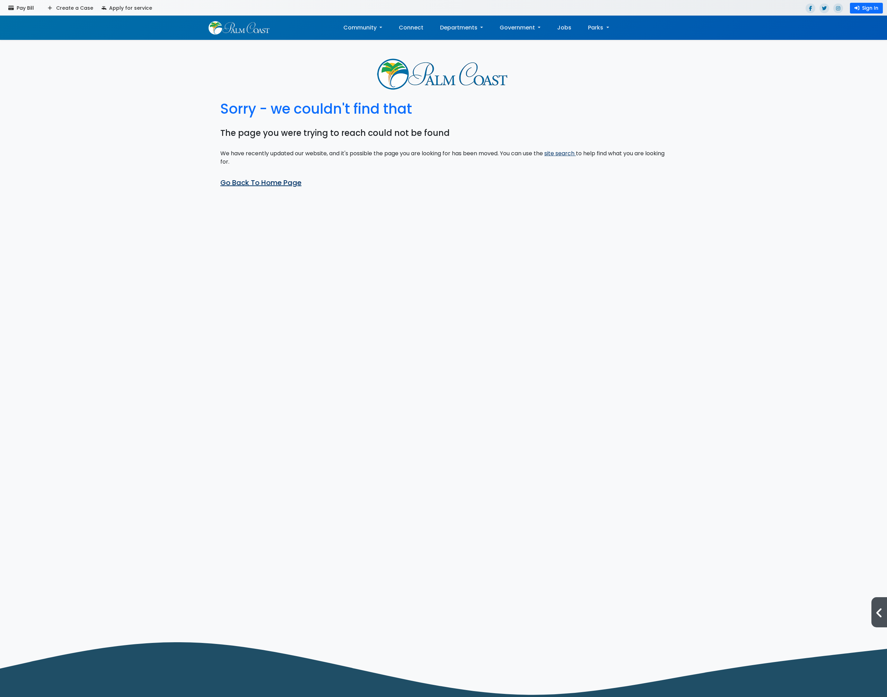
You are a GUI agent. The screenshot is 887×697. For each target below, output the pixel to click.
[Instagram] (838, 8)
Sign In (870, 8)
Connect (411, 28)
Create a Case (74, 8)
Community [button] (360, 28)
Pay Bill (24, 8)
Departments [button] (459, 28)
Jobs (564, 28)
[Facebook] (810, 8)
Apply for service (130, 8)
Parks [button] (596, 28)
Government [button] (518, 28)
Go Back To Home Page (260, 183)
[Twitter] (824, 8)
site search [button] (560, 153)
